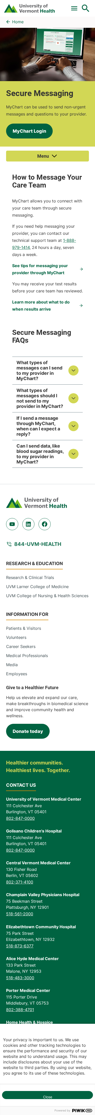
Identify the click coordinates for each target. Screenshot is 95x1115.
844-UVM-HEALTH (37, 544)
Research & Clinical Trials (30, 577)
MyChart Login (29, 131)
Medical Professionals (27, 655)
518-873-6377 (19, 945)
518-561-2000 (19, 913)
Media (12, 664)
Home (18, 21)
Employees (16, 673)
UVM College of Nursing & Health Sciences (47, 595)
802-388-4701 (20, 1009)
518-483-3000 (20, 977)
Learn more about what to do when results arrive (41, 305)
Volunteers (16, 637)
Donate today (28, 731)
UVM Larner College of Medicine (37, 586)
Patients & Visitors (23, 628)
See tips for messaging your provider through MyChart (40, 269)
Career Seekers (20, 646)
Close (47, 1097)
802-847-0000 (20, 818)
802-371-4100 (19, 882)
